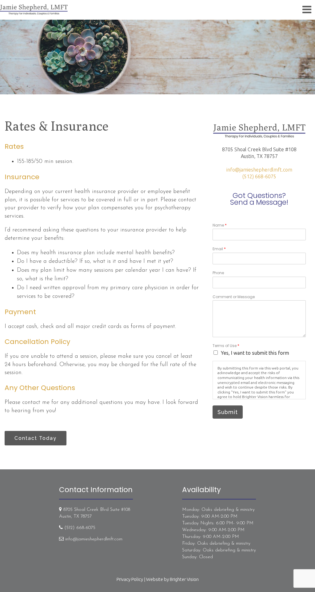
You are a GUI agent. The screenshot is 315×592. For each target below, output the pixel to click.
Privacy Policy (130, 579)
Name (220, 225)
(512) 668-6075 (259, 176)
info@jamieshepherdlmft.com (259, 169)
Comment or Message (234, 296)
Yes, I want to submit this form (255, 353)
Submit (227, 412)
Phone (218, 272)
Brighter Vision (184, 579)
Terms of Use (226, 345)
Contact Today (35, 438)
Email (219, 249)
